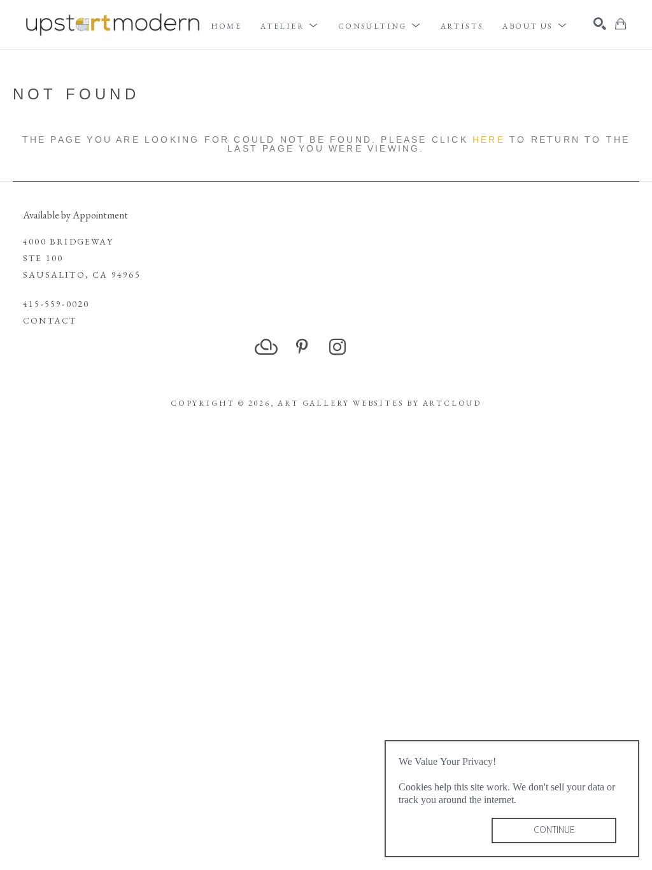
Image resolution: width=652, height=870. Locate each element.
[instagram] (337, 347)
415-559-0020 (56, 304)
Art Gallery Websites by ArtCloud (379, 403)
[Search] (599, 23)
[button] (289, 26)
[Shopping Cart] (621, 24)
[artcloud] (266, 347)
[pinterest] (302, 347)
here (488, 139)
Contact (49, 320)
